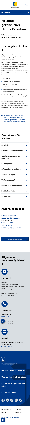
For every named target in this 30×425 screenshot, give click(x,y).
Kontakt (4, 412)
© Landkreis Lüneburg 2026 (10, 417)
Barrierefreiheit (6, 409)
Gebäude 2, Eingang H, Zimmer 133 (12, 227)
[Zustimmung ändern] (3, 420)
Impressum (18, 412)
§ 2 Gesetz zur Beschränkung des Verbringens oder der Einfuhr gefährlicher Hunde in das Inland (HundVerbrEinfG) (15, 118)
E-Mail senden (7, 225)
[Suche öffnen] (26, 5)
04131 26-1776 (8, 223)
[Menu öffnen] (3, 5)
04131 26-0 (5, 316)
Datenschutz (19, 409)
